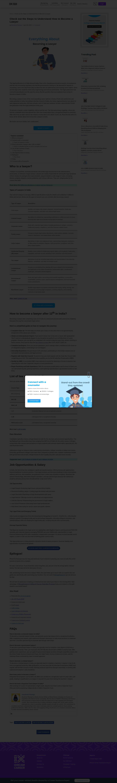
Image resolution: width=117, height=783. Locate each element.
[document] (58, 391)
